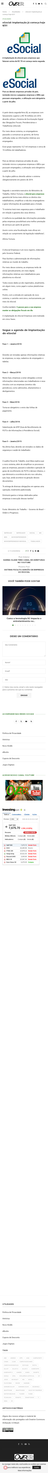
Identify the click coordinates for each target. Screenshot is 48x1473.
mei (40, 533)
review (18, 1383)
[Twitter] (36, 3)
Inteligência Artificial (26, 1376)
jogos (6, 1379)
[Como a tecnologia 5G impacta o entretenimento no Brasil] (24, 600)
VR (12, 1401)
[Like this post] (28, 551)
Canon (6, 1361)
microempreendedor (18, 537)
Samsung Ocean (23, 1386)
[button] (4, 606)
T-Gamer (21, 1394)
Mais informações (25, 1470)
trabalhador (35, 541)
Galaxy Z (25, 1368)
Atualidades (16, 12)
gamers (19, 1372)
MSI (23, 1379)
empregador (20, 533)
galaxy (6, 1368)
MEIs (5, 537)
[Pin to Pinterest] (35, 551)
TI (38, 1397)
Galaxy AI (15, 1368)
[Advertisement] (24, 975)
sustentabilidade (9, 1394)
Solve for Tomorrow (35, 1390)
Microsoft (15, 1379)
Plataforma (8, 1383)
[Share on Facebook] (30, 551)
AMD (5, 1358)
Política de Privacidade (11, 733)
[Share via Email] (38, 551)
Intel (14, 1376)
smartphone (8, 1390)
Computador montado (11, 1365)
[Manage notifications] (5, 1468)
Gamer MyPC (35, 1368)
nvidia (30, 1379)
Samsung (27, 1383)
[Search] (45, 3)
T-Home (30, 1394)
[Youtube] (39, 3)
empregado (8, 533)
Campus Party (37, 1358)
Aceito (36, 1467)
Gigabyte (36, 1372)
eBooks (5, 752)
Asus (27, 1358)
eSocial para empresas (34, 194)
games (27, 1372)
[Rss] (41, 3)
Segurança (36, 1386)
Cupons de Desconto (11, 758)
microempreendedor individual (15, 541)
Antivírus (6, 739)
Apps (21, 1358)
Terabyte (18, 1397)
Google (6, 1376)
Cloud (14, 1361)
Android (13, 1358)
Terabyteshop (29, 1397)
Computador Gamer (25, 1361)
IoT (39, 1376)
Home (4, 12)
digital (34, 1365)
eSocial (32, 533)
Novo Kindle (7, 746)
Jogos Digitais (8, 765)
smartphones (20, 1390)
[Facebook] (33, 3)
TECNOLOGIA (7, 1397)
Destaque (25, 1365)
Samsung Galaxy (9, 1386)
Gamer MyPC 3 (8, 1372)
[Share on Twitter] (33, 551)
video (5, 1401)
